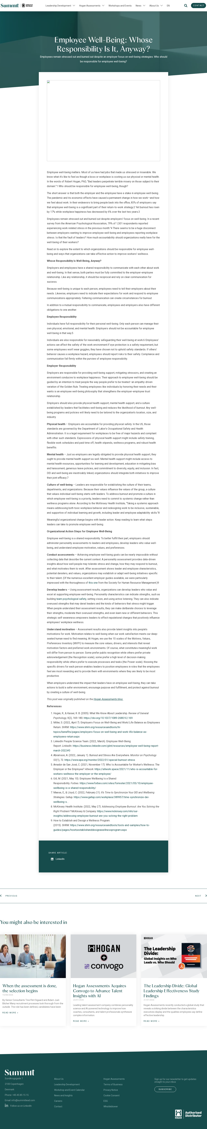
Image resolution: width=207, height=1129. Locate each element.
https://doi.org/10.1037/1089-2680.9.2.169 (108, 718)
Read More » (10, 1013)
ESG (106, 1101)
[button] (186, 6)
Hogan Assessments (89, 5)
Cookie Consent (112, 1095)
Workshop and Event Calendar (69, 1090)
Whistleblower (111, 1106)
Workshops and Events (120, 5)
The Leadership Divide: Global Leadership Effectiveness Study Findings (171, 991)
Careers (58, 1101)
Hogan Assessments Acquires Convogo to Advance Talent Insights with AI (99, 991)
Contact (58, 1106)
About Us (154, 5)
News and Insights (63, 1095)
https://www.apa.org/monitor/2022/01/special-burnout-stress (100, 759)
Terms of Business (113, 1084)
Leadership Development (58, 5)
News (138, 5)
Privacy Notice (111, 1090)
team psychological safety (71, 598)
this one (93, 582)
